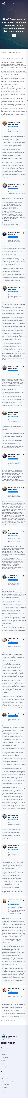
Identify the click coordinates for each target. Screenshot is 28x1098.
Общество (4, 1087)
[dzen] (11, 1043)
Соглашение (4, 1057)
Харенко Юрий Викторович (17, 714)
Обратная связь (5, 1064)
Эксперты (3, 1060)
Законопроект (5, 1084)
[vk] (2, 1043)
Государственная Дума (7, 1081)
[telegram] (14, 1043)
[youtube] (5, 1043)
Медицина (4, 1091)
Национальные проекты (14, 52)
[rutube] (8, 1043)
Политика (3, 1054)
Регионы (4, 52)
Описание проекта (6, 1051)
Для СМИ (3, 1067)
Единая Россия (5, 1078)
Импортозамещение (6, 1075)
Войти (14, 3)
